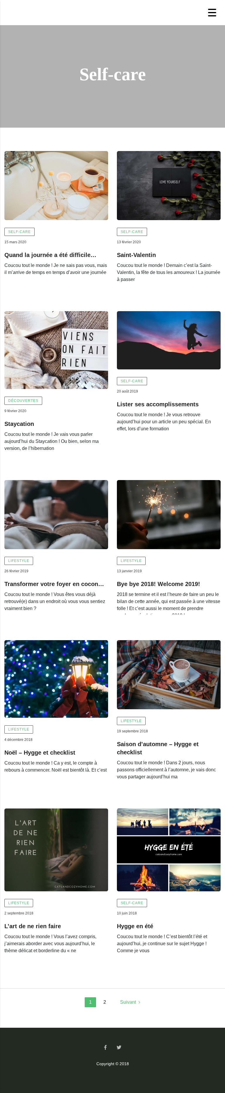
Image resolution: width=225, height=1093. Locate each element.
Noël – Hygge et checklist (39, 752)
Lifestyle (18, 561)
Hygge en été (135, 926)
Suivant (128, 1002)
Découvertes (23, 401)
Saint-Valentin (136, 255)
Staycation (19, 424)
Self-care (19, 232)
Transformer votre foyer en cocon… (54, 584)
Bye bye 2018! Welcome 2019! (158, 584)
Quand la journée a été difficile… (50, 255)
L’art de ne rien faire (32, 926)
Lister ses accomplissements (158, 404)
